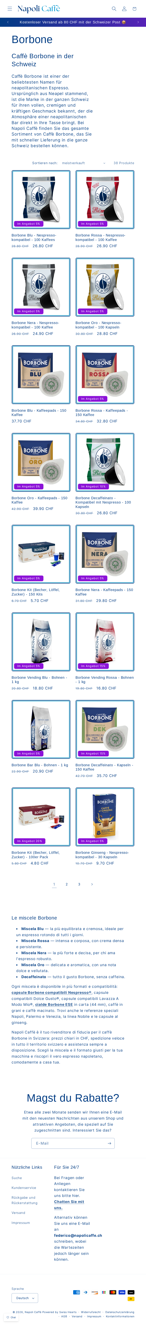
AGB (64, 1316)
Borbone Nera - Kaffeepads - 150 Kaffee (104, 592)
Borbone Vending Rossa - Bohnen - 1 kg (104, 680)
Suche (17, 1178)
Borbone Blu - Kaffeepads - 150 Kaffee (39, 413)
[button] (10, 9)
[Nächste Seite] (92, 884)
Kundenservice (24, 1188)
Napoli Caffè (33, 1312)
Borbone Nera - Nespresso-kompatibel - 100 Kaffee (35, 325)
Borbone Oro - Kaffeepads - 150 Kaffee (39, 500)
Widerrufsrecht (91, 1312)
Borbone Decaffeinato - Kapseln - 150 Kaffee (104, 767)
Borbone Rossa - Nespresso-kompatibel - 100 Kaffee (100, 237)
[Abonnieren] (109, 1143)
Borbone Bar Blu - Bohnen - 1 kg (40, 765)
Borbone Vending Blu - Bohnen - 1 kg (39, 680)
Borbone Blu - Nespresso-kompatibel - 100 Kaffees (34, 237)
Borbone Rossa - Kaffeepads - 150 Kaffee (101, 413)
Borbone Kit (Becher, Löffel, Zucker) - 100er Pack (36, 855)
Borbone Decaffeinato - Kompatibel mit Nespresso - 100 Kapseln (103, 502)
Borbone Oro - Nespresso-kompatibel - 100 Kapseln (98, 325)
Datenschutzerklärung (119, 1312)
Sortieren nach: (45, 163)
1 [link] (54, 884)
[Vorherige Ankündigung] (8, 22)
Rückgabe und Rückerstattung (25, 1200)
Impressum (21, 1223)
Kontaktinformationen (120, 1316)
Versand (18, 1213)
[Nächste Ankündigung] (138, 22)
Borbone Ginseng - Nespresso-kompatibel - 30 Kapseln (102, 855)
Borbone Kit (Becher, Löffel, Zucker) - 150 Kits (36, 592)
